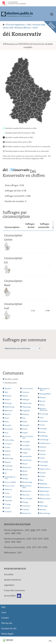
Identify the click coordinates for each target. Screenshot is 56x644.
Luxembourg (26, 460)
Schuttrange (44, 440)
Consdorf (8, 444)
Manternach (26, 467)
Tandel (42, 458)
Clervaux (8, 436)
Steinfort (43, 447)
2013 (38, 530)
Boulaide (8, 425)
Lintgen (24, 453)
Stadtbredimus (45, 443)
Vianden (43, 473)
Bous (6, 433)
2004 (7, 533)
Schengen (43, 429)
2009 (43, 530)
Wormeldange (45, 513)
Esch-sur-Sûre (9, 486)
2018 (29, 24)
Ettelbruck (8, 489)
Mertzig (25, 478)
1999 (13, 533)
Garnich (7, 508)
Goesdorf (8, 512)
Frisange (8, 504)
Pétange (25, 502)
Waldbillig (43, 484)
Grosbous (25, 392)
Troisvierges (44, 462)
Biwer (7, 422)
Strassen (43, 454)
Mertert (25, 475)
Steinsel (42, 451)
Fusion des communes (14, 590)
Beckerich (8, 396)
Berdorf (7, 399)
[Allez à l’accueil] (4, 24)
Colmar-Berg (9, 440)
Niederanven (26, 491)
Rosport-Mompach (43, 409)
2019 (34, 538)
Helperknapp (26, 403)
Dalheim (8, 451)
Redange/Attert (45, 394)
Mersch (24, 471)
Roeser (42, 405)
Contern (7, 447)
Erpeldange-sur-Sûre (10, 478)
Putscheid (25, 509)
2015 (19, 552)
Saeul (42, 417)
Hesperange (26, 407)
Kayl (23, 418)
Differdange (9, 458)
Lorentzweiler (27, 456)
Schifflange (44, 436)
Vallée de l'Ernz (45, 469)
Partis (35, 27)
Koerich (25, 429)
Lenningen (26, 445)
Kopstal (25, 433)
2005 (45, 547)
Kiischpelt (25, 425)
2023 (27, 530)
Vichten (42, 476)
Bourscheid (9, 429)
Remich (42, 401)
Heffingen (25, 399)
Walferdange (44, 491)
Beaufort (8, 388)
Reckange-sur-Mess (45, 389)
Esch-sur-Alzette (10, 482)
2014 (40, 538)
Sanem (42, 425)
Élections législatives (15, 24)
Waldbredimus (45, 487)
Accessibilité (10, 595)
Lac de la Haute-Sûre (27, 437)
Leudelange (26, 449)
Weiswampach (45, 498)
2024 (29, 538)
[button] (52, 14)
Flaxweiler (8, 500)
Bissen (7, 418)
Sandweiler (44, 421)
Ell (5, 473)
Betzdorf (8, 414)
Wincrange (43, 506)
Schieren (43, 432)
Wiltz (41, 502)
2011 (39, 547)
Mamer (24, 464)
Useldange (43, 465)
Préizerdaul (26, 506)
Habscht (25, 396)
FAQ (3, 607)
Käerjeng (25, 414)
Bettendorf (8, 411)
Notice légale (7, 633)
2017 (34, 547)
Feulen (7, 493)
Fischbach (8, 497)
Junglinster (26, 411)
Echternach (9, 469)
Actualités (8, 574)
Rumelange (44, 414)
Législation (9, 585)
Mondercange (27, 482)
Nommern (26, 495)
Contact (5, 617)
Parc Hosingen (27, 498)
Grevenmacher (27, 388)
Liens (3, 612)
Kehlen (24, 422)
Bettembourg (9, 407)
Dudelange (8, 466)
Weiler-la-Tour (45, 495)
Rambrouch (26, 513)
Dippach (8, 462)
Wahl (41, 480)
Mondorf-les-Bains (27, 487)
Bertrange (8, 403)
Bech (6, 392)
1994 (18, 533)
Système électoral (12, 579)
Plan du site (6, 623)
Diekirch (7, 455)
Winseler (43, 509)
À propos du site (8, 628)
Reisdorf (43, 397)
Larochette (26, 442)
